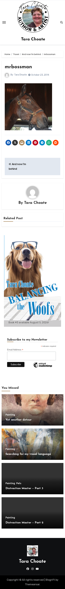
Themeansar (32, 584)
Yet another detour (19, 419)
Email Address (15, 349)
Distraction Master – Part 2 (24, 522)
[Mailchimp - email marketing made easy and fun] (42, 367)
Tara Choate (33, 39)
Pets (18, 483)
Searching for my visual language (28, 454)
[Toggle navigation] (4, 22)
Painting (10, 415)
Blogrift (50, 579)
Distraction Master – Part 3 (24, 488)
